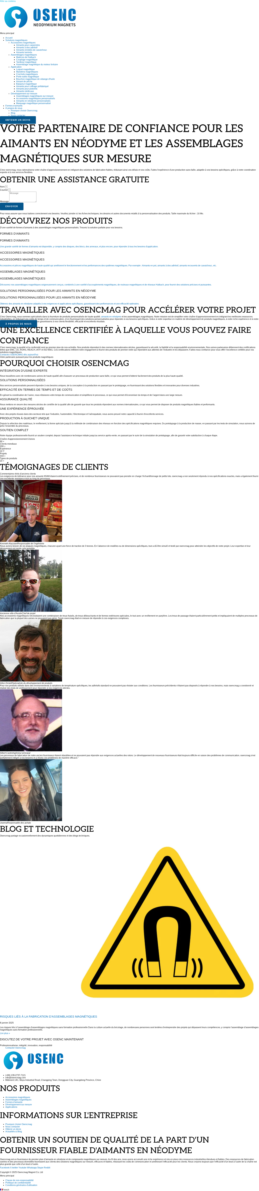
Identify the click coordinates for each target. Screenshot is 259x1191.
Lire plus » (5, 1033)
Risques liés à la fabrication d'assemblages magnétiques (48, 1016)
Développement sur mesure (24, 93)
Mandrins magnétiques (27, 72)
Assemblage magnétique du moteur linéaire (37, 64)
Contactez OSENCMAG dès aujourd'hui (19, 354)
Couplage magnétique (27, 59)
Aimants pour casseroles (28, 45)
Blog (13, 113)
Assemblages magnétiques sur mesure (34, 96)
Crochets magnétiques (27, 74)
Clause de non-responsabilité (19, 1180)
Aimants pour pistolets (26, 89)
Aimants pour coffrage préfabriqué (32, 86)
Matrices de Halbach (26, 57)
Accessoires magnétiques (23, 43)
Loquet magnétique (25, 69)
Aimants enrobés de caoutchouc (31, 50)
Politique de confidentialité (18, 1183)
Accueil (9, 38)
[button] (129, 33)
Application (16, 67)
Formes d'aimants (13, 106)
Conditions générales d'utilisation (21, 1185)
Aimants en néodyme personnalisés (33, 101)
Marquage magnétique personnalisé (33, 103)
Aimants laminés (24, 52)
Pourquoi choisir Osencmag (24, 110)
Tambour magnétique (26, 62)
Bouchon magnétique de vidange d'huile (35, 79)
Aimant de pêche (24, 81)
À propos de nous (13, 108)
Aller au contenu (8, 1)
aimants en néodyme (111, 316)
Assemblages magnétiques (24, 55)
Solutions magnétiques (16, 40)
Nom (2, 187)
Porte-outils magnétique (27, 76)
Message (4, 201)
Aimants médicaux (25, 91)
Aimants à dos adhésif (26, 47)
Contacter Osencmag (15, 1048)
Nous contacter (18, 115)
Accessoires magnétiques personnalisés (35, 98)
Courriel (4, 190)
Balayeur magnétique (26, 84)
